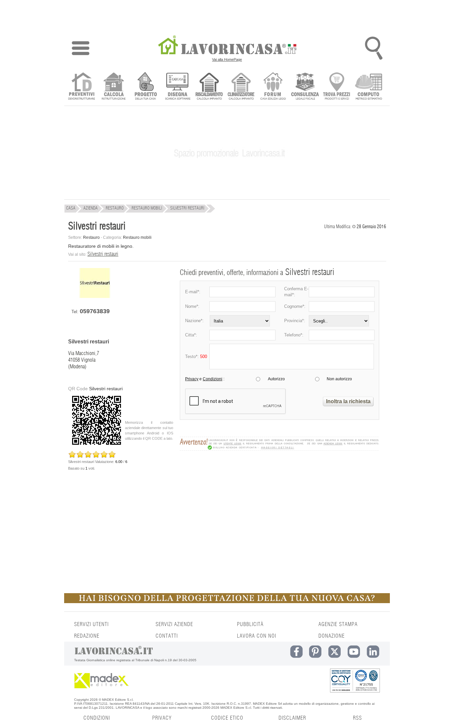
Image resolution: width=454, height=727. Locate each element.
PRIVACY (161, 718)
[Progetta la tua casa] (227, 601)
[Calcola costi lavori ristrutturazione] (113, 86)
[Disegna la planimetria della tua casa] (177, 86)
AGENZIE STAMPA (338, 624)
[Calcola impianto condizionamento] (241, 86)
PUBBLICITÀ (250, 624)
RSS (357, 718)
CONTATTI (167, 636)
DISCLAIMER (292, 718)
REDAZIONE (86, 636)
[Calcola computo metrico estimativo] (368, 86)
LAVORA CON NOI (256, 636)
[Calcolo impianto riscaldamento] (209, 86)
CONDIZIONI (96, 718)
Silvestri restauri (102, 254)
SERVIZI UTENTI (91, 624)
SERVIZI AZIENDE (174, 624)
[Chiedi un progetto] (145, 86)
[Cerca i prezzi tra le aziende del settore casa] (336, 86)
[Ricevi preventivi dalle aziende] (81, 86)
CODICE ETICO (227, 718)
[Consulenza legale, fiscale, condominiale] (304, 86)
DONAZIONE (331, 636)
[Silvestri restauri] (94, 296)
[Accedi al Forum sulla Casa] (273, 86)
